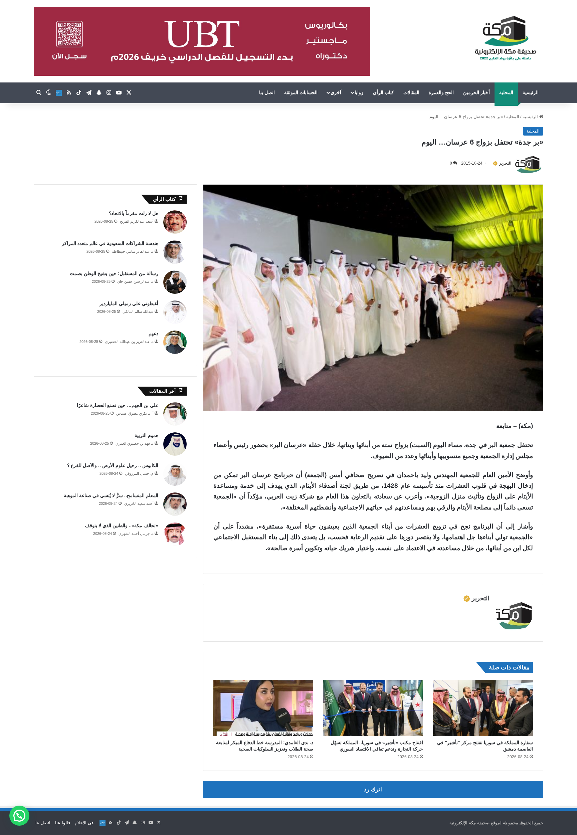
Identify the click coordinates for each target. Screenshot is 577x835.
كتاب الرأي (383, 92)
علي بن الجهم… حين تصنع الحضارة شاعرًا (117, 405)
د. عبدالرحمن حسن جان (135, 281)
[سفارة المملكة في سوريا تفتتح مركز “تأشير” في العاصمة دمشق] (483, 708)
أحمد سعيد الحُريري (139, 503)
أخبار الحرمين (476, 92)
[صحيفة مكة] (505, 38)
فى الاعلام (84, 822)
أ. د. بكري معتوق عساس (135, 413)
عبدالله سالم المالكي (138, 311)
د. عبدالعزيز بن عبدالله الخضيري (129, 342)
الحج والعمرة (441, 92)
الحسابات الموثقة (301, 92)
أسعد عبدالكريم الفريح (137, 221)
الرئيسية (531, 92)
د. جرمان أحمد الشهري (136, 534)
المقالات (411, 92)
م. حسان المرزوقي (139, 473)
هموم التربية (146, 435)
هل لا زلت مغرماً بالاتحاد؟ (133, 213)
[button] (19, 816)
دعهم (153, 333)
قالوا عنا (62, 822)
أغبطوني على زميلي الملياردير (129, 303)
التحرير (505, 163)
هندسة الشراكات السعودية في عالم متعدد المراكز (110, 243)
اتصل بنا (267, 92)
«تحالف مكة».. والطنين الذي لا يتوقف (121, 525)
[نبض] (59, 93)
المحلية (506, 92)
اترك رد (373, 789)
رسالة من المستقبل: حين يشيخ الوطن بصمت (114, 273)
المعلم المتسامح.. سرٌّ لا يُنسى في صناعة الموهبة (111, 495)
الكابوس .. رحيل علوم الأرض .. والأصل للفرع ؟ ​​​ (112, 465)
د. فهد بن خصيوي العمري (135, 443)
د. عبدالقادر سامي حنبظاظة (133, 251)
